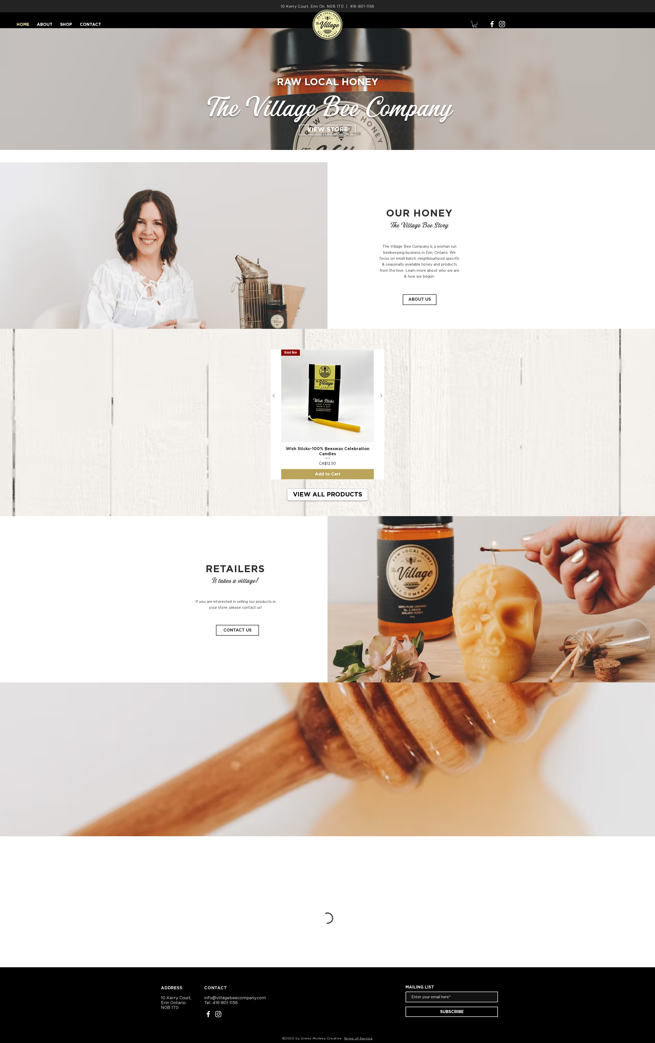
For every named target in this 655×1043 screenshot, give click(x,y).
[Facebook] (492, 24)
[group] (327, 414)
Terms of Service (358, 1038)
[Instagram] (502, 24)
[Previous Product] (274, 396)
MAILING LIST (420, 987)
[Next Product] (381, 396)
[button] (474, 24)
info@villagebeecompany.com (235, 997)
